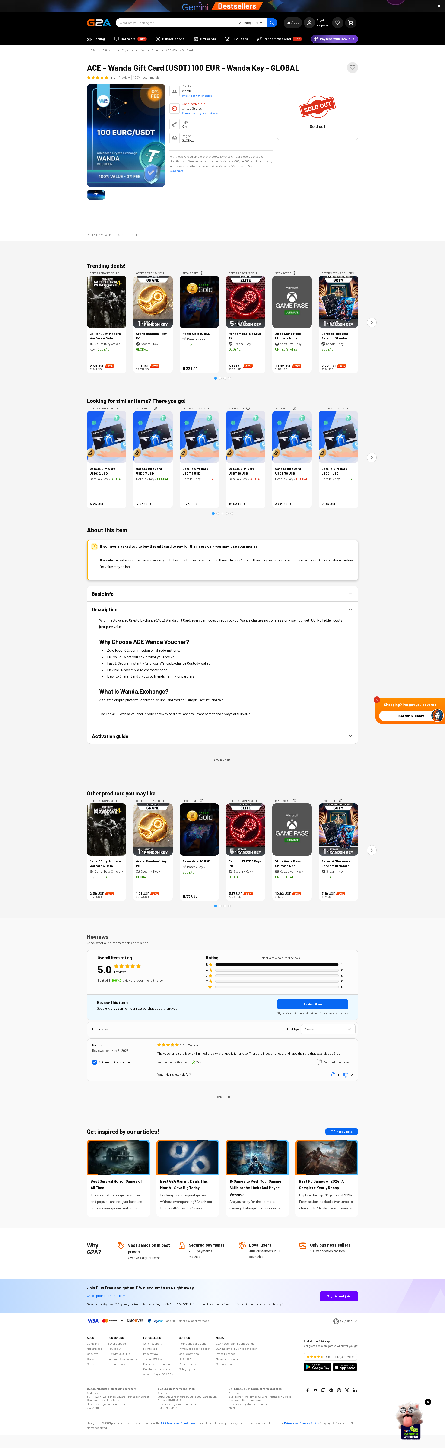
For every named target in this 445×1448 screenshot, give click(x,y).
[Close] (439, 6)
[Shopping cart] (350, 22)
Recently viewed (99, 234)
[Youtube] (315, 1390)
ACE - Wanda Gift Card (179, 50)
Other (155, 50)
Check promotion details (104, 1296)
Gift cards (109, 50)
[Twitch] (323, 1390)
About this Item (129, 234)
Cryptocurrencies (133, 50)
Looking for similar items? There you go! (136, 400)
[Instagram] (339, 1390)
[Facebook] (307, 1390)
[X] (347, 1390)
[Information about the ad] (201, 273)
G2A (93, 50)
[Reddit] (331, 1390)
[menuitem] (96, 39)
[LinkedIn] (355, 1390)
